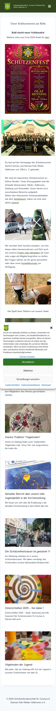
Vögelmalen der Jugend (18, 664)
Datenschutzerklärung (30, 385)
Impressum (46, 385)
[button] (51, 327)
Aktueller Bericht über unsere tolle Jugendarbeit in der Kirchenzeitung (25, 496)
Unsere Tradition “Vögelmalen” (22, 437)
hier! (47, 37)
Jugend (15, 202)
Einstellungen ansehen (28, 379)
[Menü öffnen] (49, 6)
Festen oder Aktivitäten (28, 252)
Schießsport (20, 199)
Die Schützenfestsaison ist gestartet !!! (27, 551)
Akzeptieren (28, 362)
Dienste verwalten (27, 356)
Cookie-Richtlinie (12, 385)
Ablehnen (28, 370)
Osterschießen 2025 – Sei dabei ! (24, 608)
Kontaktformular (29, 263)
